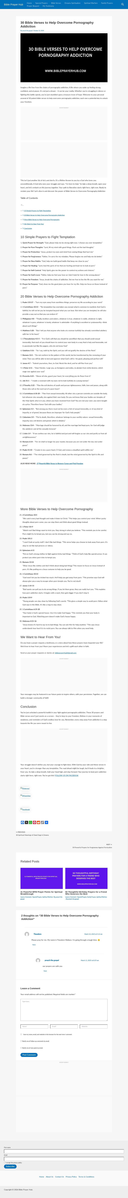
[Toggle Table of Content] (22, 205)
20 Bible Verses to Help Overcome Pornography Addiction (44, 215)
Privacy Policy (71, 1177)
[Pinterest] (34, 822)
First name (7, 1147)
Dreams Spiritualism (72, 3)
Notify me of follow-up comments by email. (35, 1041)
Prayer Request (33, 6)
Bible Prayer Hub (13, 4)
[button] (122, 4)
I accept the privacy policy (13, 1163)
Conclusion (28, 228)
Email (5, 1155)
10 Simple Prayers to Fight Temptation (37, 211)
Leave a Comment (25, 897)
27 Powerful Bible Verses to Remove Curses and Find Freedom (60, 464)
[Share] (46, 822)
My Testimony (48, 6)
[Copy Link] (42, 822)
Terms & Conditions (86, 1177)
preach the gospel (52, 960)
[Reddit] (38, 822)
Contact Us (59, 1177)
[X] (26, 822)
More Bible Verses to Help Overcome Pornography (42, 219)
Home (29, 3)
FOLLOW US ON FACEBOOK (66, 776)
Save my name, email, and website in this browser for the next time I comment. (47, 1034)
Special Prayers (41, 3)
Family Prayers (107, 3)
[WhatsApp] (30, 822)
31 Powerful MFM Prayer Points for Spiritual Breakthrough (41, 893)
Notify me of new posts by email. (32, 1048)
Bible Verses (56, 3)
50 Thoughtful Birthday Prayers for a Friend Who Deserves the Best (86, 893)
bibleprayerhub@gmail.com (65, 653)
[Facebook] (22, 822)
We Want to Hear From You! (34, 224)
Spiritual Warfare (91, 3)
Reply (34, 945)
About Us (49, 1177)
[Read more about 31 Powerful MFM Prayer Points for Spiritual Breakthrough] (41, 878)
